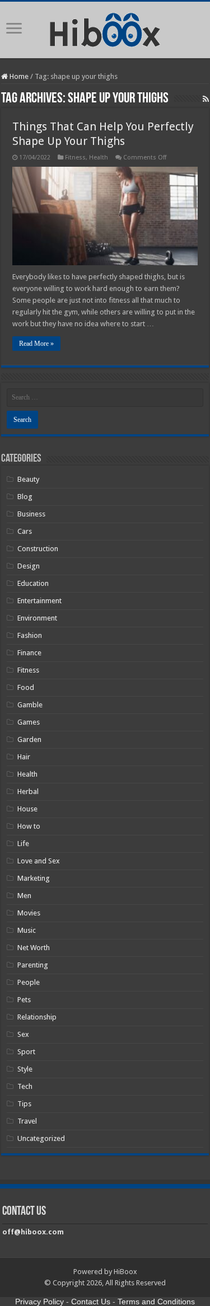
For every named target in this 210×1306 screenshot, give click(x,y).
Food (25, 687)
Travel (27, 1121)
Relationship (37, 1017)
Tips (24, 1104)
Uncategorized (41, 1138)
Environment (37, 618)
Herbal (28, 791)
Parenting (32, 965)
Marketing (33, 878)
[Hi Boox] (105, 28)
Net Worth (33, 947)
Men (24, 895)
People (28, 982)
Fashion (29, 635)
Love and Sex (38, 861)
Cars (24, 531)
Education (33, 583)
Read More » (36, 343)
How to (28, 826)
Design (28, 566)
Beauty (28, 479)
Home (18, 76)
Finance (29, 653)
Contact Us (90, 1301)
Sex (23, 1034)
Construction (37, 548)
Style (24, 1069)
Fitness (75, 157)
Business (31, 514)
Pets (24, 999)
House (27, 809)
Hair (23, 757)
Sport (26, 1051)
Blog (24, 496)
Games (28, 722)
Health (98, 157)
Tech (24, 1086)
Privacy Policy (39, 1301)
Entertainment (39, 600)
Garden (29, 739)
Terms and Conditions (156, 1301)
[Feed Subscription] (206, 99)
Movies (28, 913)
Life (23, 843)
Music (26, 930)
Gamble (30, 705)
